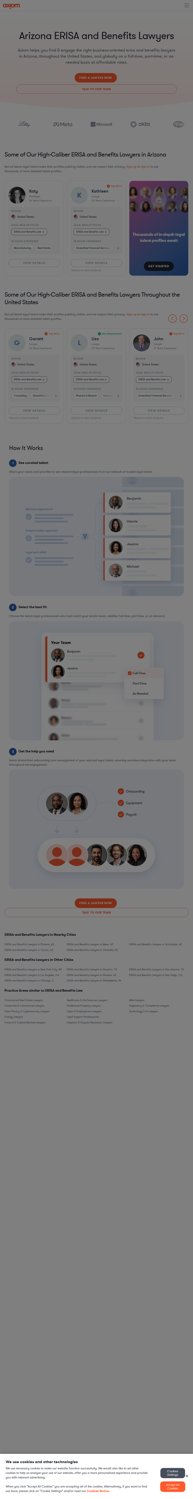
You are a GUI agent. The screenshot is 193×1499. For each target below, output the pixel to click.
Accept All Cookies (172, 1487)
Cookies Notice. (98, 1491)
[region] (96, 1476)
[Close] (187, 1476)
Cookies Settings (172, 1473)
